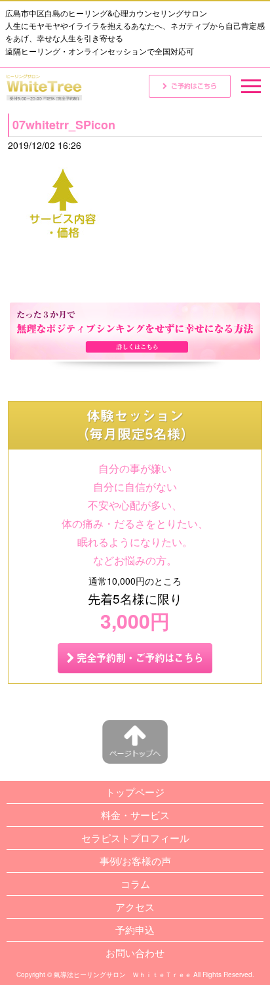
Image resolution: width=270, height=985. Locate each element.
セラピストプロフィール (135, 838)
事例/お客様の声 (135, 861)
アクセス (135, 906)
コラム (135, 884)
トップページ (135, 792)
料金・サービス (135, 815)
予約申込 (135, 929)
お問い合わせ (135, 952)
